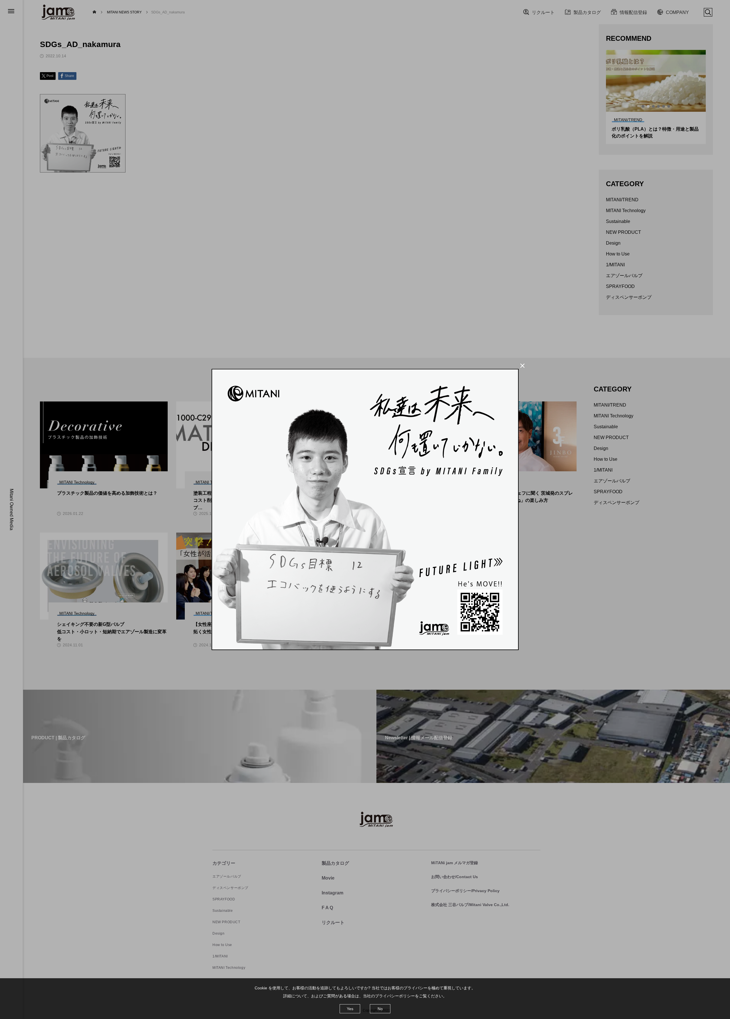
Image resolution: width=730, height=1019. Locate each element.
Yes (350, 1008)
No (380, 1008)
